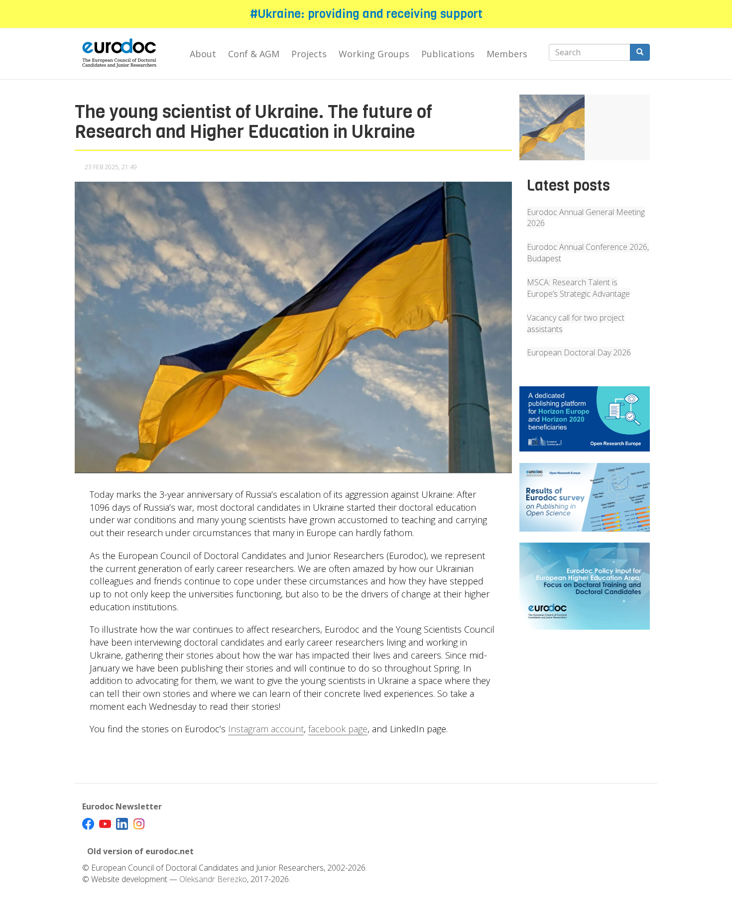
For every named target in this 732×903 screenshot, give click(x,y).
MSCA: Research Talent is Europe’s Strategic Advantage (578, 288)
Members (507, 54)
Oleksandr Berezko (213, 879)
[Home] (123, 53)
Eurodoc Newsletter (122, 806)
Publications (448, 54)
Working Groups (374, 54)
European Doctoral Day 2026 (579, 352)
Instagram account (266, 729)
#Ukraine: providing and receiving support (366, 14)
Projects (309, 54)
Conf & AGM (253, 54)
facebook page (337, 729)
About (203, 54)
